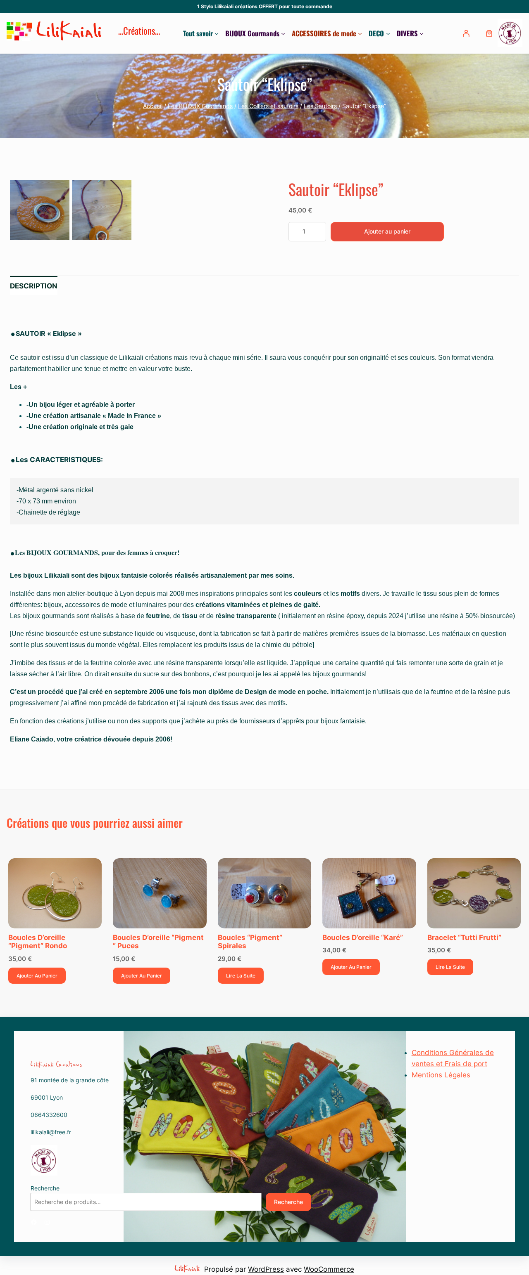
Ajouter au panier (387, 231)
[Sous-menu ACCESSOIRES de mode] (360, 33)
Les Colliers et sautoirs (268, 105)
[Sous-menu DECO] (388, 33)
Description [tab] (33, 286)
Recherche (45, 1188)
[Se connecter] (467, 33)
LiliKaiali (70, 33)
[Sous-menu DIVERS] (421, 33)
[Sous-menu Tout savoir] (216, 33)
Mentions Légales (441, 1075)
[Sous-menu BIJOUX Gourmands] (283, 33)
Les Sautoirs (320, 105)
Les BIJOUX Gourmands (200, 105)
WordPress (266, 1269)
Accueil (152, 105)
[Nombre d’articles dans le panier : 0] (489, 33)
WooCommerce (329, 1269)
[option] (101, 209)
